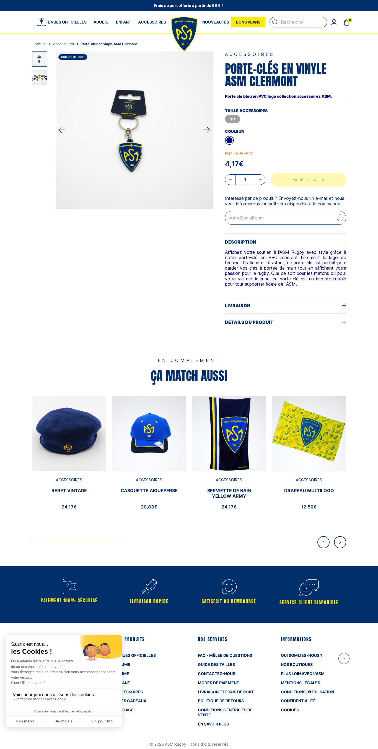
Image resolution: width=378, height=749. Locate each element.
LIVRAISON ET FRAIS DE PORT (226, 691)
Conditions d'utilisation (307, 691)
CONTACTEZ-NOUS (216, 673)
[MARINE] (229, 140)
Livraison (237, 305)
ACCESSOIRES (129, 691)
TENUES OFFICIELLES (135, 655)
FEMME (122, 673)
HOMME (122, 664)
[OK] (275, 22)
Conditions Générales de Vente (225, 712)
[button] (334, 22)
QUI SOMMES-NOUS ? (301, 655)
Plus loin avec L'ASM (303, 673)
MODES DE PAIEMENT (218, 682)
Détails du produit (249, 322)
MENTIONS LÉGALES (300, 682)
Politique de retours (221, 700)
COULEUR (234, 131)
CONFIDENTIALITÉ (298, 700)
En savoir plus (213, 724)
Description (240, 242)
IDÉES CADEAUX (130, 700)
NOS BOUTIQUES (297, 664)
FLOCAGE (124, 709)
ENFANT (122, 682)
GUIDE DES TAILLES (216, 664)
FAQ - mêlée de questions (225, 655)
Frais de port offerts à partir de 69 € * (189, 5)
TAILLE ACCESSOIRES (246, 110)
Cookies (290, 709)
